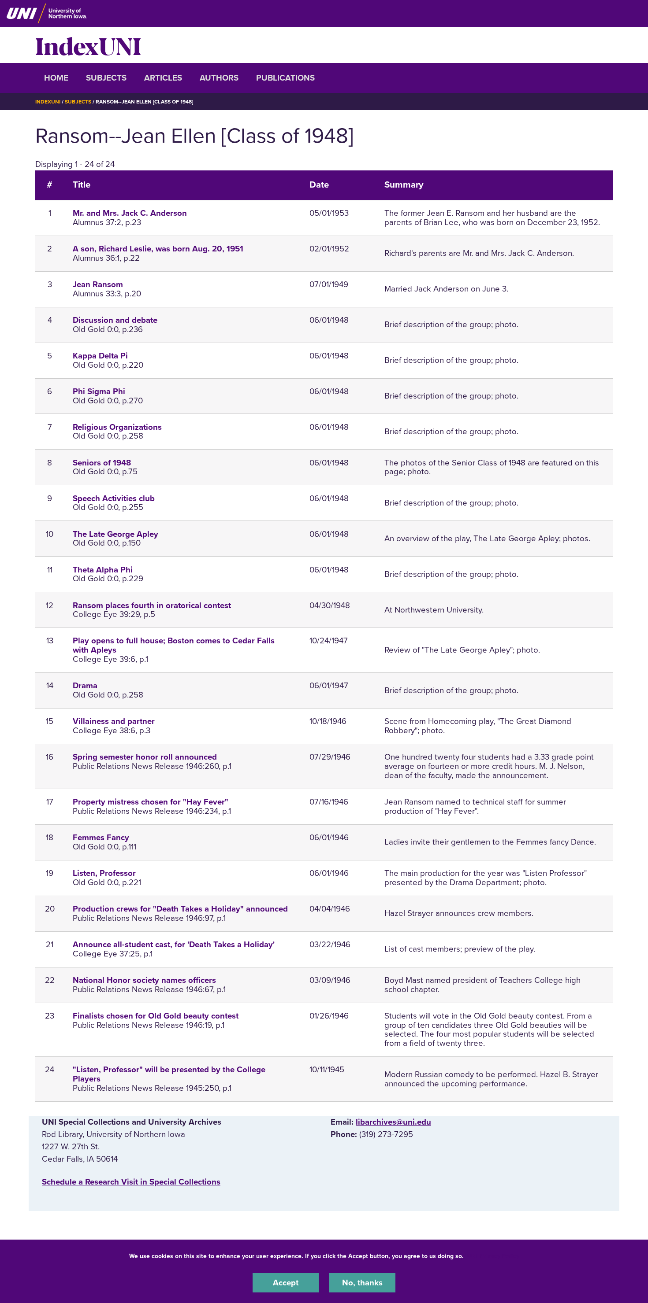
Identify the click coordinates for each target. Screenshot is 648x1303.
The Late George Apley (115, 534)
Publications (285, 78)
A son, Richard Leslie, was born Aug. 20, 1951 (158, 249)
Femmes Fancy (101, 837)
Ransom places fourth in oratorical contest (152, 605)
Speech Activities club (114, 498)
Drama (85, 685)
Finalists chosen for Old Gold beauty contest (155, 1016)
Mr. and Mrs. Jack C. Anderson (130, 213)
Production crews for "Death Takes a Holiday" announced (180, 909)
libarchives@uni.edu (393, 1122)
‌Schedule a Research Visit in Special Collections (131, 1182)
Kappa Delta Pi (100, 356)
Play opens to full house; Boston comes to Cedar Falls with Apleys (174, 645)
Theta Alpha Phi (103, 570)
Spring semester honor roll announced (145, 757)
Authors (219, 78)
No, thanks (362, 1283)
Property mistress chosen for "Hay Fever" (150, 802)
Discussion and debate (115, 320)
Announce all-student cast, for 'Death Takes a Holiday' (174, 944)
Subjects (106, 78)
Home (56, 78)
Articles (163, 78)
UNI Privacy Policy (493, 1256)
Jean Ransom (98, 284)
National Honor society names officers (144, 980)
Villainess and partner (114, 721)
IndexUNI (88, 45)
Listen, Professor (104, 873)
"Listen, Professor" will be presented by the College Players (169, 1074)
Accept (285, 1283)
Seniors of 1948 (102, 463)
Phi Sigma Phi (99, 391)
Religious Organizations (117, 427)
